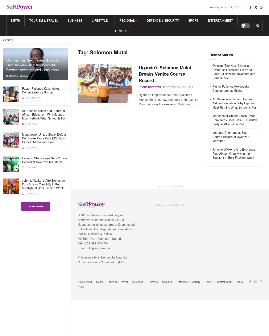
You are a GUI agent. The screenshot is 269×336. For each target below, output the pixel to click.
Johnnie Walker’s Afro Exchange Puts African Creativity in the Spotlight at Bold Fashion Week (43, 184)
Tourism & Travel (43, 20)
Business (74, 20)
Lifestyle (100, 20)
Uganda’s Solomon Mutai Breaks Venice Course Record (165, 74)
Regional (127, 20)
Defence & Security (163, 20)
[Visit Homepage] (20, 7)
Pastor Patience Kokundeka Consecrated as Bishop (40, 90)
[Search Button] (258, 25)
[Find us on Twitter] (255, 7)
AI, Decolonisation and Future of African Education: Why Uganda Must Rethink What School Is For (44, 114)
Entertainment (220, 20)
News (15, 20)
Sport (193, 20)
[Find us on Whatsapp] (261, 7)
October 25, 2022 (176, 87)
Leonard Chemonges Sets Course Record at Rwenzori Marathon (44, 160)
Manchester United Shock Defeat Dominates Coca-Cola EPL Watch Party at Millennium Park (44, 138)
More (123, 31)
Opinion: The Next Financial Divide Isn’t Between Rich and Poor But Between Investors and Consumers (32, 64)
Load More (36, 206)
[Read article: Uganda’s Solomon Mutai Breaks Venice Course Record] (105, 83)
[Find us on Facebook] (250, 7)
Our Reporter (151, 87)
